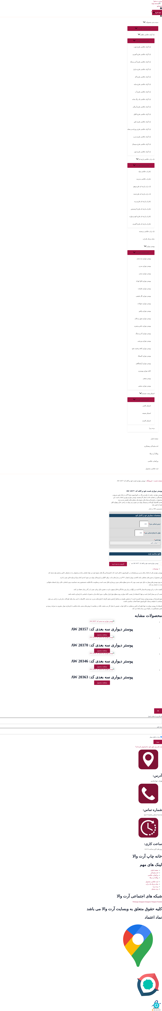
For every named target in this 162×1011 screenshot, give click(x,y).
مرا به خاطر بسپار (155, 737)
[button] (159, 6)
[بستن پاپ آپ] (158, 711)
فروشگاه (149, 481)
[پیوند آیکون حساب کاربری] (161, 8)
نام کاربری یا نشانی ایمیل (155, 716)
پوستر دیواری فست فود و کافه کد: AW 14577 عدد (144, 563)
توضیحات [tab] (155, 569)
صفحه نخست (158, 481)
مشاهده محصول (102, 635)
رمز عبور (159, 726)
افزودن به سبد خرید (118, 564)
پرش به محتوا (158, 1)
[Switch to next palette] (161, 16)
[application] (144, 22)
